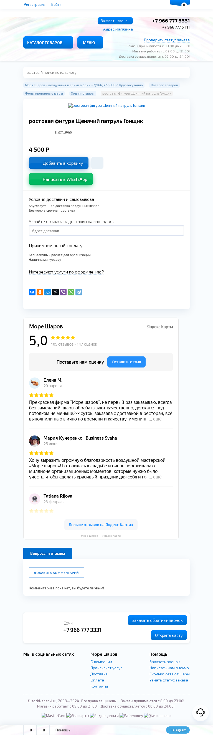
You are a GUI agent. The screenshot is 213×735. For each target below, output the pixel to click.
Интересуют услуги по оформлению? (66, 271)
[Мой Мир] (47, 292)
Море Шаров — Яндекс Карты (101, 535)
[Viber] (63, 292)
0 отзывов (63, 132)
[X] (55, 292)
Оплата (97, 680)
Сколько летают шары (169, 673)
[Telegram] (78, 292)
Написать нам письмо (169, 667)
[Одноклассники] (40, 292)
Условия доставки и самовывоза (61, 199)
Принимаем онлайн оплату (55, 245)
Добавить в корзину (63, 163)
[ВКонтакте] (32, 292)
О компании (101, 661)
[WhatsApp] (71, 292)
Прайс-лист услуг (106, 667)
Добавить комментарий (56, 572)
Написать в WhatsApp (65, 179)
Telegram (178, 730)
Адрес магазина (118, 29)
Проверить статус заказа (167, 39)
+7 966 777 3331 (171, 20)
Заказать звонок (115, 21)
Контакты (99, 686)
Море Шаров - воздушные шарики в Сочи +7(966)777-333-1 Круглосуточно (84, 85)
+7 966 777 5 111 (176, 27)
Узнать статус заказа (168, 680)
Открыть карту (169, 635)
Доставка (99, 673)
